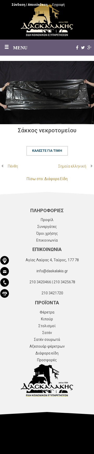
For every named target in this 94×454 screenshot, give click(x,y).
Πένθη (13, 166)
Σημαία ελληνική (72, 166)
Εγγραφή (58, 5)
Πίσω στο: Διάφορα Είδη (47, 179)
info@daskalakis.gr (52, 271)
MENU (20, 47)
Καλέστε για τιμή (47, 151)
